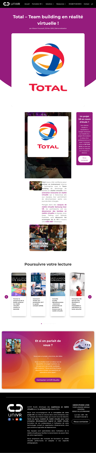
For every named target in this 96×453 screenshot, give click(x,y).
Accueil (27, 4)
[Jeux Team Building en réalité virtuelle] (57, 250)
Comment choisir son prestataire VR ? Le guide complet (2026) (38, 302)
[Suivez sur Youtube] (16, 419)
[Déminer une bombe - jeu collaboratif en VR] (38, 250)
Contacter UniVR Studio (48, 380)
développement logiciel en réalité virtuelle (52, 421)
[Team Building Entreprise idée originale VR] (38, 237)
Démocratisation (61, 28)
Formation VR (36, 4)
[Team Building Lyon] (57, 237)
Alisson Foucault (38, 28)
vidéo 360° (49, 222)
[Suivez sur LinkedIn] (20, 419)
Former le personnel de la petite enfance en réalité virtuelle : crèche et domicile (18, 304)
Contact (86, 4)
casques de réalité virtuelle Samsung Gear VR (54, 207)
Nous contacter (84, 159)
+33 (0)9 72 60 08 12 (74, 4)
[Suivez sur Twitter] (13, 419)
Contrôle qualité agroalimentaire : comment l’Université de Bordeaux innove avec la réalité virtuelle (57, 305)
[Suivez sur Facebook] (9, 419)
